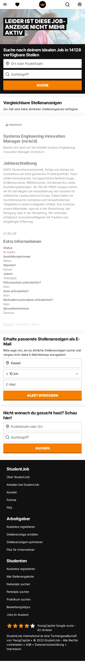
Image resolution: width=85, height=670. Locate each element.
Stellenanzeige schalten (22, 534)
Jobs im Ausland (17, 614)
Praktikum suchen (18, 599)
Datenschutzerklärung (49, 644)
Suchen (42, 448)
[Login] (79, 4)
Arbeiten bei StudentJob (23, 484)
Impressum (14, 649)
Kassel (8, 324)
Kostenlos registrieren (21, 526)
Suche (42, 85)
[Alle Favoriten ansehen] (17, 4)
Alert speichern (42, 395)
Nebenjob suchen (18, 584)
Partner (11, 500)
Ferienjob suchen (18, 591)
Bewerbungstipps (18, 607)
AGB (29, 644)
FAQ (9, 507)
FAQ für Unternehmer (21, 549)
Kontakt (12, 492)
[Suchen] (69, 4)
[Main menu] (4, 4)
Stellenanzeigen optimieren (24, 542)
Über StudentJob (18, 477)
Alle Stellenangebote (20, 576)
